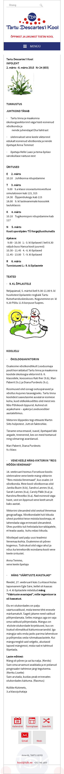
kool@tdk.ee (25, 762)
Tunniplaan (32, 726)
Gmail (25, 741)
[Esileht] (32, 21)
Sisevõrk (46, 726)
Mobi (39, 741)
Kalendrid (17, 726)
